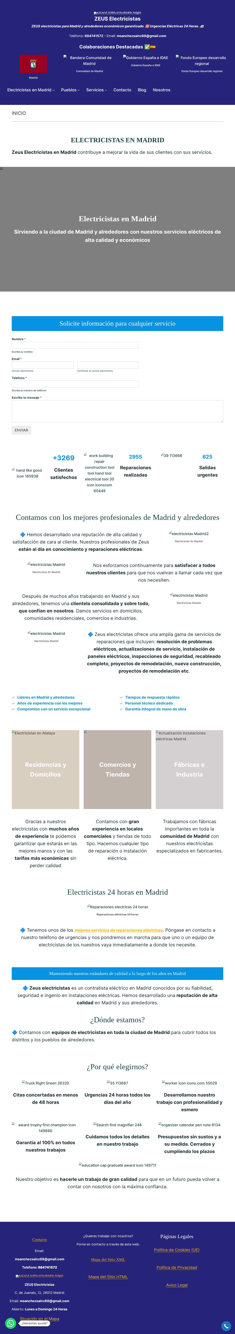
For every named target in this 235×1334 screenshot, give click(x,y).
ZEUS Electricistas (117, 19)
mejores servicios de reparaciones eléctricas (119, 930)
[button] (10, 1323)
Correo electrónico (22, 370)
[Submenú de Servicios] (106, 90)
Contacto (39, 1239)
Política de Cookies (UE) (177, 1249)
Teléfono (19, 378)
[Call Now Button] (226, 1326)
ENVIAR (21, 430)
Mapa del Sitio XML (108, 1259)
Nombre (19, 339)
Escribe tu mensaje (26, 397)
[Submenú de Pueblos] (78, 90)
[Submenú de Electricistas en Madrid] (53, 90)
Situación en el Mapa (39, 1318)
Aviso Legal (177, 1285)
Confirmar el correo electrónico (95, 370)
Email (17, 359)
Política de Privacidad (177, 1267)
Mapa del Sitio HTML (108, 1276)
